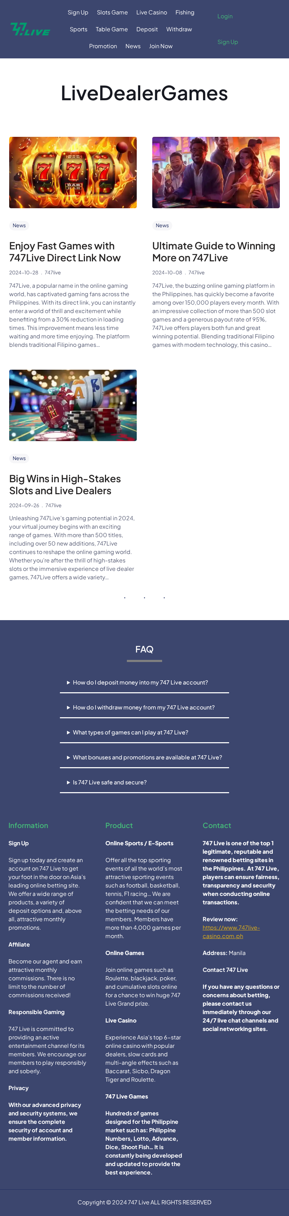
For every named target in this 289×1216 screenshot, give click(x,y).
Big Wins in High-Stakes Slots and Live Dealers (65, 484)
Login (225, 16)
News (19, 225)
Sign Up (227, 41)
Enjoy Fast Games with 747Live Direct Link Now (65, 251)
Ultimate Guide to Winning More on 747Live (213, 251)
